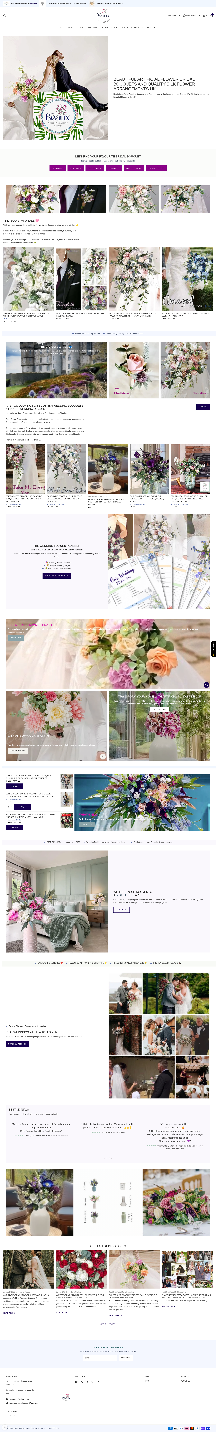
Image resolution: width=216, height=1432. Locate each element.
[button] (11, 805)
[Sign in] (205, 15)
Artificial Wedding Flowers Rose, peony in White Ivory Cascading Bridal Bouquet (26, 314)
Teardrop (113, 168)
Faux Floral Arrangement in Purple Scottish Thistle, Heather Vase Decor (107, 502)
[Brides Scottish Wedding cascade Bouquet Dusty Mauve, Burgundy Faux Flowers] (25, 469)
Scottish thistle (133, 168)
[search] (4, 15)
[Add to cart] (22, 807)
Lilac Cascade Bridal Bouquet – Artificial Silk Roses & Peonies (80, 314)
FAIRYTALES (152, 27)
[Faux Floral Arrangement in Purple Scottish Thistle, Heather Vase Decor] (108, 469)
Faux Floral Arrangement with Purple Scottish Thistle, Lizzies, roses (147, 498)
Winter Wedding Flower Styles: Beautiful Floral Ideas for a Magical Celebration (81, 1283)
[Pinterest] (82, 1382)
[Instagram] (76, 1382)
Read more (121, 910)
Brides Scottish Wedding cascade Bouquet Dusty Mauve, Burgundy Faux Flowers (24, 498)
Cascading (57, 168)
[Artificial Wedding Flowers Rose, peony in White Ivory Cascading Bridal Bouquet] (28, 279)
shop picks (16, 638)
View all (203, 407)
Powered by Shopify (38, 1428)
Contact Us (11, 1411)
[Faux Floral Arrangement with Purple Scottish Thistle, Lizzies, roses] (149, 469)
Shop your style (17, 751)
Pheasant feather (156, 168)
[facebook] (87, 1382)
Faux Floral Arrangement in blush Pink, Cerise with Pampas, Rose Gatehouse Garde (189, 498)
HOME (60, 27)
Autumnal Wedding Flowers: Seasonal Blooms (28, 1283)
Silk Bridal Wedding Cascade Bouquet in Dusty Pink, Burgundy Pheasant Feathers (30, 815)
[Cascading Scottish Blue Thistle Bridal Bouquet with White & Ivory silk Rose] (66, 469)
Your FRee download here (57, 576)
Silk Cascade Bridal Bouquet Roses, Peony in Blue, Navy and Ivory (185, 314)
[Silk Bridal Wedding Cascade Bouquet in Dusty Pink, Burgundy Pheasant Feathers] (67, 820)
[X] (92, 1382)
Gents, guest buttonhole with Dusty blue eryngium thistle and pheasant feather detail (30, 795)
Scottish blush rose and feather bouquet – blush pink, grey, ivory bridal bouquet (29, 777)
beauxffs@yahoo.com (19, 1399)
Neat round (75, 168)
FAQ (147, 1381)
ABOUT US (185, 1381)
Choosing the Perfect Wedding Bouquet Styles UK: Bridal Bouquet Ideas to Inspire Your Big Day (187, 1280)
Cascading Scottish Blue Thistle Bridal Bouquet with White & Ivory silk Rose (65, 498)
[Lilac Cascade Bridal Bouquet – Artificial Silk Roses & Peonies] (81, 279)
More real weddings (17, 1044)
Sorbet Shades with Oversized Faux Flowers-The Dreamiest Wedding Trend (134, 1285)
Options (14, 786)
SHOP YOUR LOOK (160, 710)
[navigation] (214, 279)
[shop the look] (206, 685)
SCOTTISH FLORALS (110, 27)
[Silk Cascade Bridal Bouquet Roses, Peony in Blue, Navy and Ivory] (187, 279)
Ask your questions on (23, 1403)
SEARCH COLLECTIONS (87, 27)
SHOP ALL (70, 27)
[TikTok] (98, 1382)
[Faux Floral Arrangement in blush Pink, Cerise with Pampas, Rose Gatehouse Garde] (190, 469)
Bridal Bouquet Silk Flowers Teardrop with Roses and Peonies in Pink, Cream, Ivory (132, 314)
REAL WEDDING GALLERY (133, 27)
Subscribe (126, 1358)
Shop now (87, 825)
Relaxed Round (94, 168)
